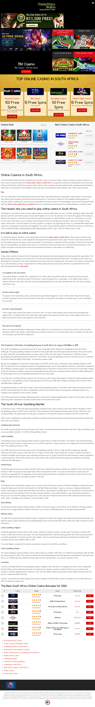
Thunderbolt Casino (75, 133)
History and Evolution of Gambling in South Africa (21, 652)
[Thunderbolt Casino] (61, 135)
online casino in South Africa (59, 237)
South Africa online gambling (14, 661)
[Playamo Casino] (12, 91)
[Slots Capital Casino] (61, 154)
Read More (63, 48)
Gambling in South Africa (13, 664)
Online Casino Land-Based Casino (16, 643)
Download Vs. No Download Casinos (17, 649)
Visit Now (12, 116)
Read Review (36, 597)
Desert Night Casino (82, 98)
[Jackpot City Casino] (61, 162)
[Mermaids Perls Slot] (40, 135)
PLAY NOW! (26, 72)
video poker (23, 266)
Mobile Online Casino (11, 655)
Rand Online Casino (11, 673)
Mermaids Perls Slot (40, 142)
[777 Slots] (24, 135)
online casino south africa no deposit (21, 204)
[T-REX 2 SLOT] (8, 135)
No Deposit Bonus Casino (13, 640)
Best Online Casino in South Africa (16, 667)
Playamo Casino (12, 98)
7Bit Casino (35, 98)
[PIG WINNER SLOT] (8, 153)
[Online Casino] (84, 42)
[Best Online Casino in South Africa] (63, 42)
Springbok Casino (59, 98)
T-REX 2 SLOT (8, 142)
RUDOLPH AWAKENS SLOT (24, 160)
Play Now (89, 136)
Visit (89, 596)
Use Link (77, 596)
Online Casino (9, 670)
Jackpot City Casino (75, 160)
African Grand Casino (73, 142)
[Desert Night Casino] (82, 91)
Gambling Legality (10, 658)
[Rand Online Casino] (84, 64)
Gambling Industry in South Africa (16, 646)
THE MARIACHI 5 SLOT (40, 160)
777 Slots (24, 142)
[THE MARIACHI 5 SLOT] (40, 153)
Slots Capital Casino (75, 152)
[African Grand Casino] (61, 144)
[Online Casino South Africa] (46, 10)
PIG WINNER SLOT (8, 160)
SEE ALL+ (44, 125)
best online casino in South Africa (40, 183)
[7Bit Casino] (35, 91)
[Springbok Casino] (58, 91)
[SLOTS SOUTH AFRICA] (63, 64)
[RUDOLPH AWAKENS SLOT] (24, 153)
